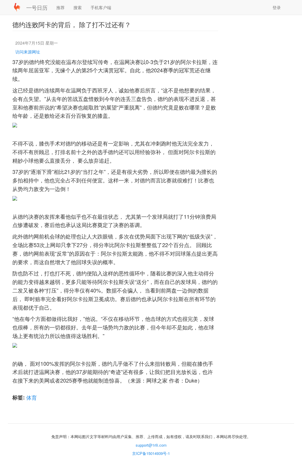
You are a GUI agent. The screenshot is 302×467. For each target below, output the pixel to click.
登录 (277, 7)
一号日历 (36, 7)
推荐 (60, 7)
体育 (31, 397)
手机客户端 (101, 7)
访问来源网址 (27, 52)
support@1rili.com (151, 445)
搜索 (77, 7)
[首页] (19, 7)
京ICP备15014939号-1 (151, 453)
